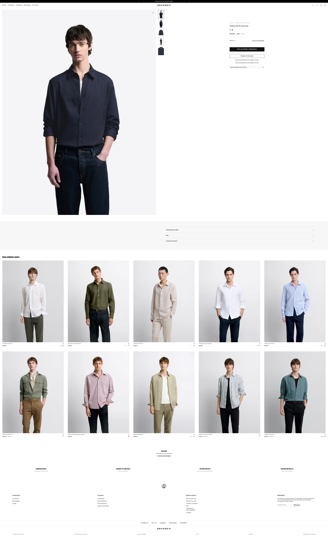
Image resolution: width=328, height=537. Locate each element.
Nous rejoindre (102, 503)
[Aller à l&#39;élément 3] (161, 32)
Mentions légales (141, 534)
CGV (197, 534)
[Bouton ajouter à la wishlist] (153, 12)
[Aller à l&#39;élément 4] (161, 41)
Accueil (231, 22)
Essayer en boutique (247, 56)
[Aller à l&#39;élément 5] (161, 51)
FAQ (187, 506)
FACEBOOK (144, 523)
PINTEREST (183, 523)
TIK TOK (154, 523)
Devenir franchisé (103, 506)
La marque (101, 498)
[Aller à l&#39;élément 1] (161, 14)
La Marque (19, 5)
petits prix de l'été (164, 1)
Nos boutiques (102, 501)
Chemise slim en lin (7, 343)
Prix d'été (35, 5)
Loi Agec (250, 534)
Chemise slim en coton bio (74, 343)
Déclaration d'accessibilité (190, 509)
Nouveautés (16, 501)
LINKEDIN (163, 523)
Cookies (188, 512)
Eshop (4, 5)
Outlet (14, 503)
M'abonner (297, 505)
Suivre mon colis (191, 501)
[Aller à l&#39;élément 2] (161, 23)
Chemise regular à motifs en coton (76, 434)
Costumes (11, 5)
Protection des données (80, 534)
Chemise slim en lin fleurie (205, 434)
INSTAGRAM (173, 523)
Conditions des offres (18, 534)
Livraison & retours (192, 503)
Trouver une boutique (164, 455)
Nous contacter (191, 498)
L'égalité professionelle (309, 534)
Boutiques (27, 5)
